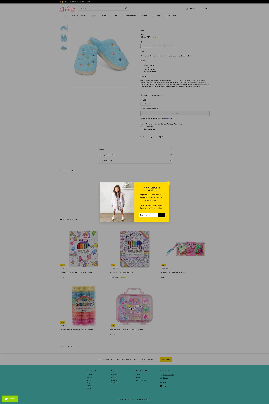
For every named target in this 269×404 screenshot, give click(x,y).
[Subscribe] (161, 215)
